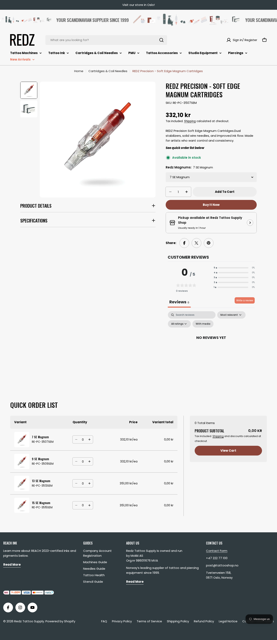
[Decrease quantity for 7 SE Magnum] (76, 439)
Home (78, 71)
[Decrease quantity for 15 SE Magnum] (76, 505)
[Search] (161, 40)
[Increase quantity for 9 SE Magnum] (89, 461)
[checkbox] (203, 324)
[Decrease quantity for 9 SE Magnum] (76, 461)
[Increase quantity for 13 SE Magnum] (89, 483)
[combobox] (106, 40)
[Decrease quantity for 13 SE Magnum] (76, 483)
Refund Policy (204, 621)
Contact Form (216, 551)
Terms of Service (149, 621)
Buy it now (211, 205)
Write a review (244, 300)
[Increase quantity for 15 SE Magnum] (89, 505)
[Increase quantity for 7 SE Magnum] (89, 439)
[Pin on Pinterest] (209, 243)
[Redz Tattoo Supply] (179, 20)
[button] (234, 268)
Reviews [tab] (179, 302)
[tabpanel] (211, 346)
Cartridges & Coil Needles (107, 71)
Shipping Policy (178, 621)
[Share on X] (196, 243)
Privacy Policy (122, 621)
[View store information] (250, 222)
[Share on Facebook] (184, 243)
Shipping (190, 121)
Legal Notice (228, 621)
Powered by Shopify (60, 621)
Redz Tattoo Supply (29, 621)
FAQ (104, 621)
